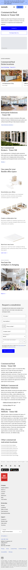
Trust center (4, 499)
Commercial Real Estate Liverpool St (9, 448)
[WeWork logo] (4, 7)
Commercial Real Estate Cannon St (9, 446)
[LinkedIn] (19, 465)
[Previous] (1, 2)
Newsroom (3, 495)
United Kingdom (21, 461)
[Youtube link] (1, 465)
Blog (2, 497)
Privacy (2, 548)
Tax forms (3, 525)
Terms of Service (21, 345)
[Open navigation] (25, 7)
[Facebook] (6, 465)
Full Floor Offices (7, 405)
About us (3, 489)
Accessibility (4, 551)
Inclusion (3, 491)
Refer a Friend (4, 509)
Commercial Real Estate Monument (9, 450)
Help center (4, 523)
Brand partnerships (5, 513)
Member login (4, 521)
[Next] (3, 2)
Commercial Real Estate (12, 461)
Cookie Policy (14, 548)
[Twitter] (15, 465)
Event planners (4, 511)
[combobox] (4, 326)
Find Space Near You (14, 32)
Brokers (3, 505)
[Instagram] (10, 465)
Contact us (3, 519)
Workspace (3, 461)
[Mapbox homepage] (4, 48)
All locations (4, 535)
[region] (14, 43)
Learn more (9, 3)
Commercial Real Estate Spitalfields (9, 453)
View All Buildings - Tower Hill (8, 67)
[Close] (26, 2)
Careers (3, 493)
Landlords (3, 507)
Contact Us (14, 28)
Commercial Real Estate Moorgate (9, 452)
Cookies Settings (22, 548)
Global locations (5, 487)
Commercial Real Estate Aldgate (8, 445)
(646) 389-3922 (4, 539)
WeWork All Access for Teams (9, 402)
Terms (7, 548)
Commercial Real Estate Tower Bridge (9, 455)
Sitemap (10, 551)
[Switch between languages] (14, 7)
